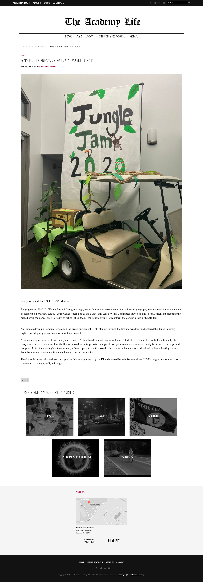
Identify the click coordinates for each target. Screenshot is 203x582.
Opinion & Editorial (112, 37)
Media (134, 37)
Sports (90, 37)
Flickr (160, 3)
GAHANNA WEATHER (101, 542)
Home (81, 562)
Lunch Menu (58, 3)
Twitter (155, 3)
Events (47, 3)
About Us (37, 3)
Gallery (120, 562)
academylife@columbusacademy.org (131, 575)
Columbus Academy (29, 46)
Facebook (151, 3)
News (68, 37)
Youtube (164, 3)
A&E (79, 37)
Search (189, 2)
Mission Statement (21, 3)
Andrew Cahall (48, 66)
